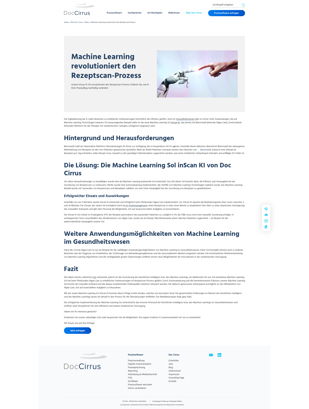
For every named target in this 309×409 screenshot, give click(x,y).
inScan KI (175, 122)
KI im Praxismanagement (135, 205)
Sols (94, 277)
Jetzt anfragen (77, 331)
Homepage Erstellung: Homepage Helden (167, 401)
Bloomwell (205, 150)
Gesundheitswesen (185, 119)
